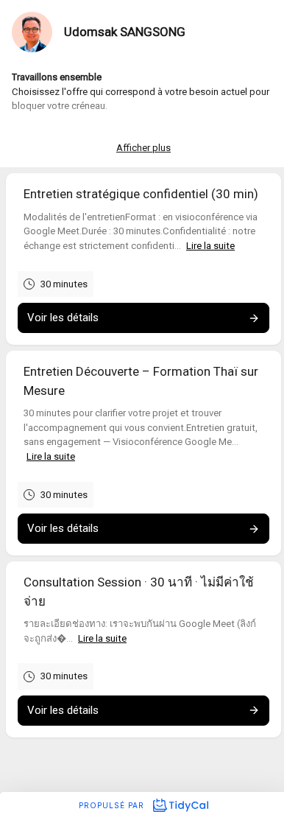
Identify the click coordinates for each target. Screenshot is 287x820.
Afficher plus (143, 147)
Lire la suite (210, 245)
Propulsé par (113, 805)
